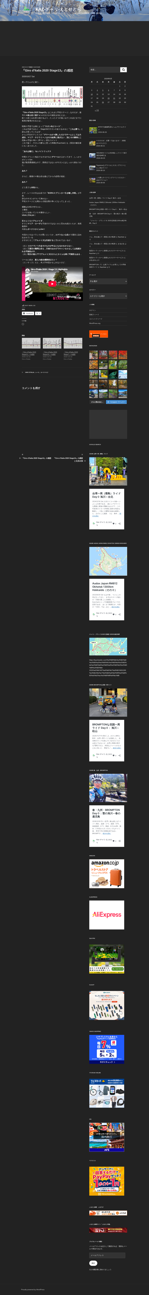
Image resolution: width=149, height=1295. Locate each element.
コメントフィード (95, 319)
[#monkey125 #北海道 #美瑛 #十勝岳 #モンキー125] (93, 394)
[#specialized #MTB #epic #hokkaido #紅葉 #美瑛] (113, 355)
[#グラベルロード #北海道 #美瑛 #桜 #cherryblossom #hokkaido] (93, 374)
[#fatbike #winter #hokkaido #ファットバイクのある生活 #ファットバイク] (93, 384)
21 (114, 98)
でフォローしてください (100, 334)
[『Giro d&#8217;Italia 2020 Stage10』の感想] (52, 343)
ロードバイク (44, 372)
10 (92, 94)
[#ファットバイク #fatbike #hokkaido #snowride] (93, 355)
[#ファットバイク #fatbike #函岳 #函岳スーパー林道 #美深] (103, 364)
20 (109, 98)
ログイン (92, 310)
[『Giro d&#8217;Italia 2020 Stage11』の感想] (31, 343)
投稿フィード (94, 314)
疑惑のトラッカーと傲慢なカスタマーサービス (106, 251)
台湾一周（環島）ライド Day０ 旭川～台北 (105, 198)
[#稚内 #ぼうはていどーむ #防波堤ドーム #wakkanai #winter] (113, 374)
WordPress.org (94, 323)
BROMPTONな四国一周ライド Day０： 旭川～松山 (108, 209)
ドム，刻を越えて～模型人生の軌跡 (102, 237)
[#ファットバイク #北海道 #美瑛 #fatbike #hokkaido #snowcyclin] (123, 374)
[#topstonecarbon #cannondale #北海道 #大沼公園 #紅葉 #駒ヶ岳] (113, 384)
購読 (93, 1263)
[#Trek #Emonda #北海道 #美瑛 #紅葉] (103, 384)
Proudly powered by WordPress (32, 1289)
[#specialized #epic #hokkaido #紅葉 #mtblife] (123, 355)
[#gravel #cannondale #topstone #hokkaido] (123, 364)
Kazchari (36, 67)
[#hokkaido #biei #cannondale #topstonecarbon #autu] (123, 384)
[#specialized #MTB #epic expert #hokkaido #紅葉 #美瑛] (103, 355)
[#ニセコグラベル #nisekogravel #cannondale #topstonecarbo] (113, 364)
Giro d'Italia (29, 372)
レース (37, 372)
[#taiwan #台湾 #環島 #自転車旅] (103, 374)
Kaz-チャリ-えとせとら (58, 9)
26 (103, 102)
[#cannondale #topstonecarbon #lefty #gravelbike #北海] (103, 394)
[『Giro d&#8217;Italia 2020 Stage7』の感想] (73, 343)
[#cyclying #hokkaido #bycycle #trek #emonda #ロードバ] (123, 394)
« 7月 (97, 110)
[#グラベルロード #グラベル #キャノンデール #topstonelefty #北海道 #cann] (113, 394)
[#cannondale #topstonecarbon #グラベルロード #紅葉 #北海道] (93, 364)
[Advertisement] (74, 38)
